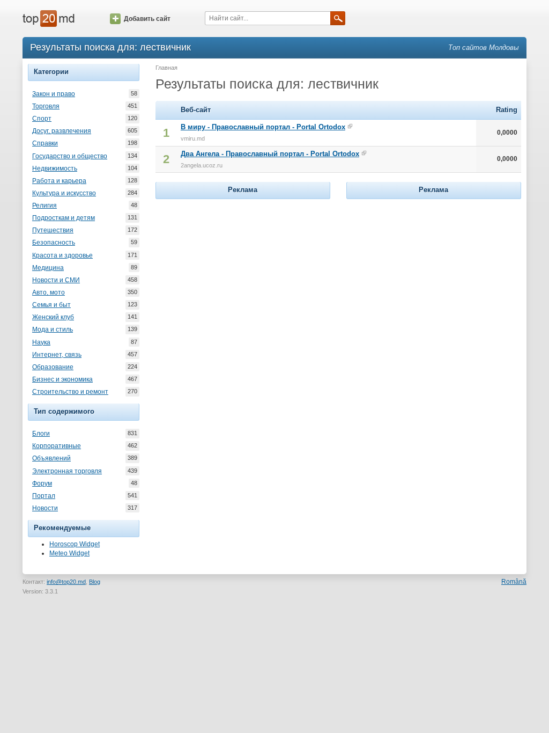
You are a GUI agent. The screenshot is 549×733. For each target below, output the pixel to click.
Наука (41, 342)
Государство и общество (69, 156)
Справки (45, 143)
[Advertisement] (242, 269)
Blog (94, 581)
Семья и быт (51, 305)
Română (513, 581)
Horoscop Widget (74, 544)
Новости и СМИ (56, 280)
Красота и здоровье (62, 255)
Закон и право (53, 94)
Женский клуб (53, 317)
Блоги (41, 433)
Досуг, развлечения (61, 131)
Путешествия (52, 230)
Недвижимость (54, 168)
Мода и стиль (52, 329)
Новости (45, 508)
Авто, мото (48, 292)
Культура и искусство (64, 193)
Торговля (46, 106)
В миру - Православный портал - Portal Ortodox (263, 127)
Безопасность (53, 242)
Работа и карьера (59, 181)
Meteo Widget (69, 553)
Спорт (41, 118)
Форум (42, 483)
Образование (52, 367)
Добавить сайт (147, 19)
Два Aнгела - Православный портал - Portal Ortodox (270, 154)
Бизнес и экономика (62, 379)
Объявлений (51, 458)
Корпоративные (56, 446)
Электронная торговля (67, 471)
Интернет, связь (56, 354)
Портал (43, 496)
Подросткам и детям (63, 218)
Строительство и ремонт (70, 391)
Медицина (48, 268)
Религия (44, 205)
